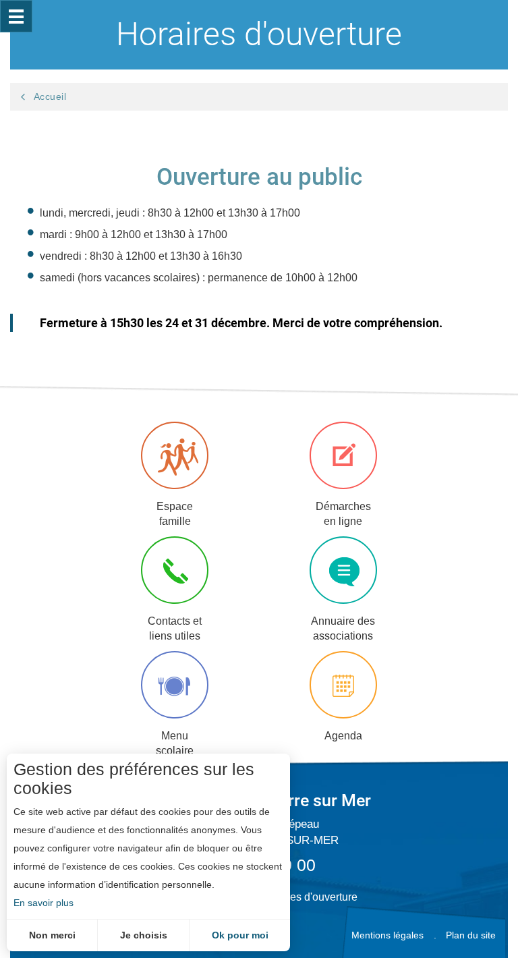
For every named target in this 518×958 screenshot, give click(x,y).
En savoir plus (43, 902)
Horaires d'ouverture (308, 897)
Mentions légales (387, 935)
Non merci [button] (52, 935)
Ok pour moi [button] (240, 935)
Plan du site (471, 935)
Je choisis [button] (143, 935)
